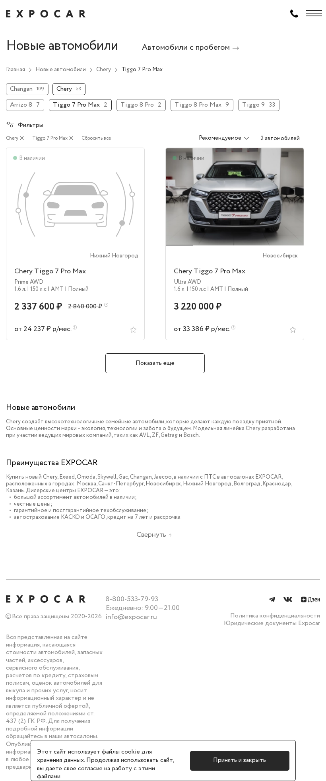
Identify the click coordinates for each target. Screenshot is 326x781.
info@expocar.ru (131, 617)
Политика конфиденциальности (275, 615)
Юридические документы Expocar (272, 623)
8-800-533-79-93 (131, 599)
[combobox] (218, 138)
